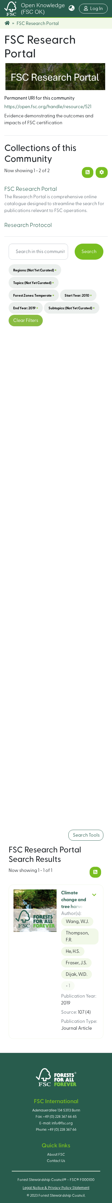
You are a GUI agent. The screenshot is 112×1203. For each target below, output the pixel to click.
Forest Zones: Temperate (33, 295)
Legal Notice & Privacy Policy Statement (56, 1188)
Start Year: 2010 (78, 295)
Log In (99, 8)
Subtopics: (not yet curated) (72, 308)
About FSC (56, 1154)
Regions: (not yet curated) (35, 270)
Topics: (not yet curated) (33, 282)
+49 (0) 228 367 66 (62, 1129)
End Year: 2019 (25, 308)
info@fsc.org (62, 1123)
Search (89, 251)
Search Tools (86, 835)
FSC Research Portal (30, 189)
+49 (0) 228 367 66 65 (60, 1116)
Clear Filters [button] (25, 320)
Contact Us (56, 1161)
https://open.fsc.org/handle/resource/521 (47, 106)
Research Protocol (28, 225)
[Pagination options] (102, 172)
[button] (72, 8)
